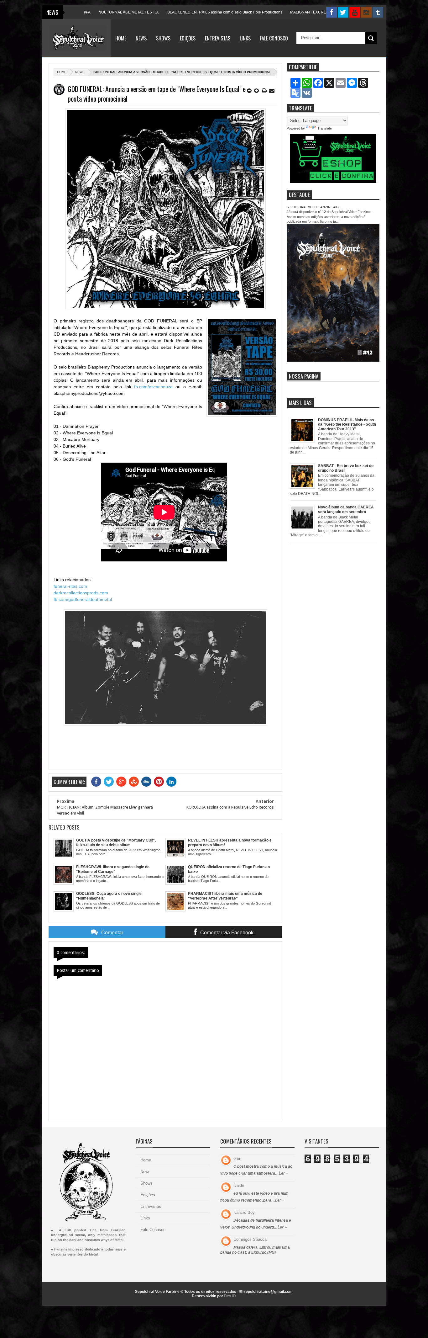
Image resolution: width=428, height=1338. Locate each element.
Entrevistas (217, 38)
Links (245, 38)
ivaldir (238, 1185)
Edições (188, 38)
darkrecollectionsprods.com (81, 592)
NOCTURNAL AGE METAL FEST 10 (94, 12)
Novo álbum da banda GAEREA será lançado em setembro (346, 509)
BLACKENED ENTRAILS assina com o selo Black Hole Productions (190, 12)
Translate (324, 128)
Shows (163, 38)
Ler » (283, 1173)
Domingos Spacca (250, 1239)
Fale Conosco (274, 38)
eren (237, 1158)
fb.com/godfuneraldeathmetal (83, 599)
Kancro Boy (244, 1212)
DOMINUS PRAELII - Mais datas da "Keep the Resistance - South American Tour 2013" (347, 424)
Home (120, 38)
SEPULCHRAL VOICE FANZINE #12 (313, 207)
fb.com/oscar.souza (153, 386)
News (141, 38)
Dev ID (230, 1296)
